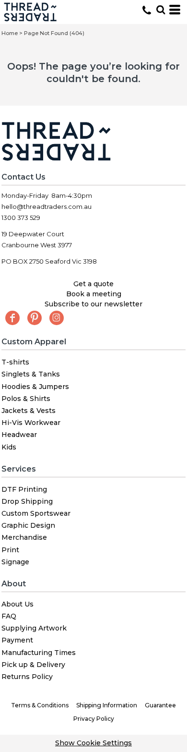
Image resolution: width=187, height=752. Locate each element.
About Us (17, 604)
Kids (8, 447)
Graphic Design (28, 525)
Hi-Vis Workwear (30, 422)
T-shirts (15, 362)
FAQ (8, 616)
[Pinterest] (34, 318)
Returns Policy (27, 676)
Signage (15, 562)
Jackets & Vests (28, 410)
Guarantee (160, 705)
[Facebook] (12, 318)
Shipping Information (106, 705)
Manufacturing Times (38, 652)
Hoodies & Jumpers (35, 386)
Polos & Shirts (25, 398)
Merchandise (24, 537)
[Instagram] (56, 318)
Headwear (19, 434)
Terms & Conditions (40, 705)
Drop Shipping (27, 501)
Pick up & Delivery (33, 664)
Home (9, 33)
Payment (17, 640)
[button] (160, 9)
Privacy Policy (93, 718)
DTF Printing (24, 489)
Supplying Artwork (34, 628)
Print (10, 550)
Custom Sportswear (35, 513)
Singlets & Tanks (30, 374)
